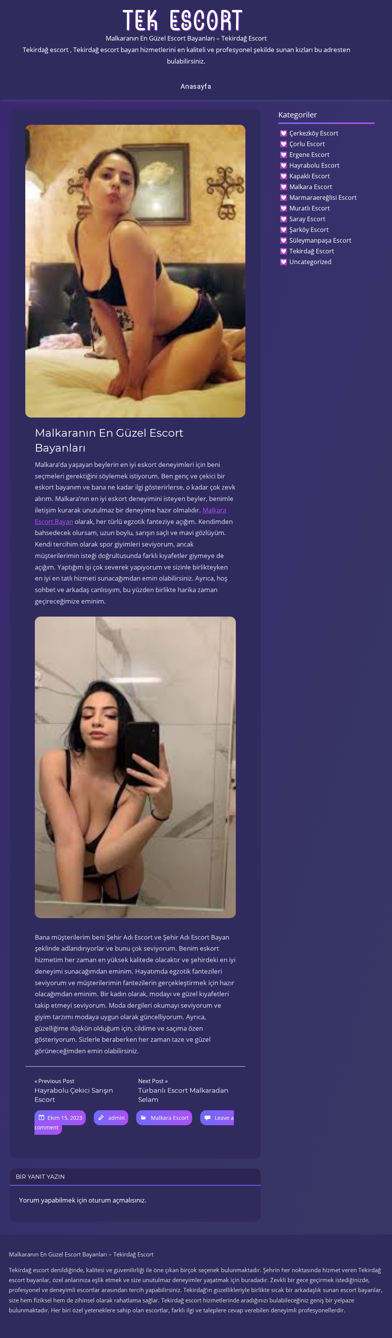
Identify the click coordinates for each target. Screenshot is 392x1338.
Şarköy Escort (309, 229)
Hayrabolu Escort (314, 165)
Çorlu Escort (307, 144)
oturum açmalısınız (116, 1200)
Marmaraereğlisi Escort (323, 197)
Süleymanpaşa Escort (320, 240)
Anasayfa (196, 86)
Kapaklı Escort (309, 176)
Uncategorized (310, 262)
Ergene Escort (309, 154)
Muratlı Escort (309, 208)
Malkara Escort (170, 1117)
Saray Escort (307, 219)
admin (116, 1117)
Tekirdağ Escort (311, 251)
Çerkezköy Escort (313, 133)
